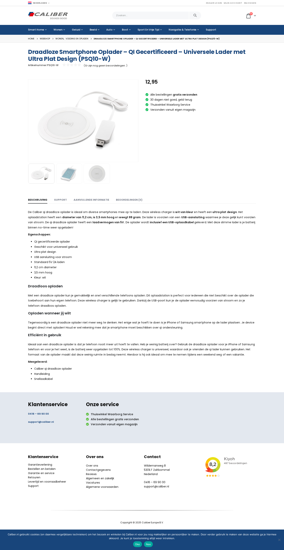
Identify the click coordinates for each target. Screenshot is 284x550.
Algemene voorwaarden (102, 487)
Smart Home (36, 29)
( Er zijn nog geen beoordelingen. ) (105, 65)
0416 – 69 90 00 (38, 414)
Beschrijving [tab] (37, 200)
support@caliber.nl (41, 422)
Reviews (91, 474)
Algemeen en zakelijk (100, 478)
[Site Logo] (48, 15)
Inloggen (250, 2)
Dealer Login (214, 2)
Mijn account (233, 2)
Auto (109, 29)
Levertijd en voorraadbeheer (47, 482)
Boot (125, 29)
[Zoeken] (195, 15)
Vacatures (93, 483)
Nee (148, 544)
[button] (29, 121)
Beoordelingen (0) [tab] (129, 200)
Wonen (58, 29)
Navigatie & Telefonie (182, 29)
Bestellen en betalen (42, 469)
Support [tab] (60, 200)
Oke (137, 544)
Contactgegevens (98, 470)
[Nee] (279, 540)
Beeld (93, 29)
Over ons (92, 466)
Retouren (34, 477)
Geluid (76, 29)
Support (211, 29)
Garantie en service (41, 473)
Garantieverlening (40, 465)
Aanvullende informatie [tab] (91, 200)
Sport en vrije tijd (148, 29)
